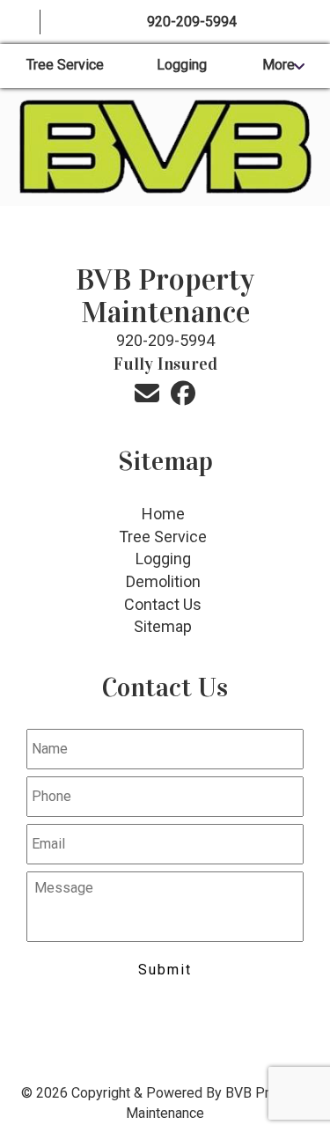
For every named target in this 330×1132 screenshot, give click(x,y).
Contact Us (163, 604)
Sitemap (163, 626)
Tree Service (65, 64)
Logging (182, 64)
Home (163, 513)
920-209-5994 (192, 21)
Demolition (163, 581)
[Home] (20, 22)
